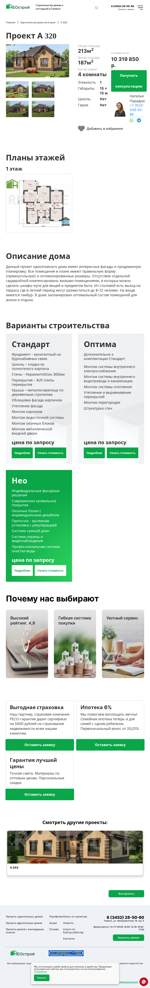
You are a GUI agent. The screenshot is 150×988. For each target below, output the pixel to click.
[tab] (17, 89)
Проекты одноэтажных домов (24, 916)
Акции (53, 922)
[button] (96, 7)
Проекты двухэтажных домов (24, 922)
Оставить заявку (39, 744)
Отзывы (54, 929)
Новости (68, 922)
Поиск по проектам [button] (75, 916)
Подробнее (22, 453)
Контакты (69, 938)
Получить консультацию (128, 81)
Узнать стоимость (50, 453)
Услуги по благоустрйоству (73, 931)
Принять (41, 977)
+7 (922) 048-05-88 (136, 109)
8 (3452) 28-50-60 (122, 6)
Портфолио (56, 916)
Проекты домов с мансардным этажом (25, 931)
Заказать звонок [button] (126, 9)
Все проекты (126, 893)
